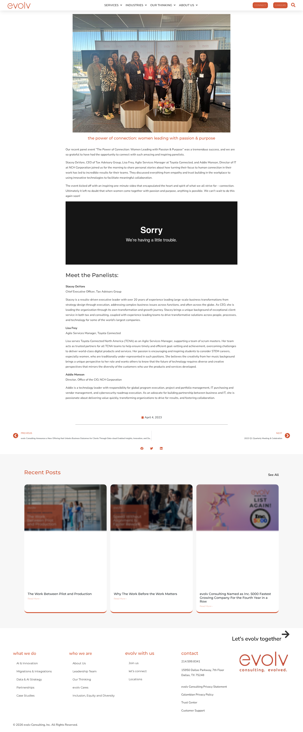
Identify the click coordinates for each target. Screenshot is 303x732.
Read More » (34, 598)
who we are (80, 653)
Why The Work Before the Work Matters (145, 594)
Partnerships (25, 687)
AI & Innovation (27, 663)
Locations (135, 679)
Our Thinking (161, 5)
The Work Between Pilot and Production (60, 594)
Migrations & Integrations (34, 671)
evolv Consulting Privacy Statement (204, 687)
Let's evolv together (256, 639)
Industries (134, 5)
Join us (134, 663)
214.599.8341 (190, 661)
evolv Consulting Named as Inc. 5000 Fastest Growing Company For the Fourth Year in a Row (235, 597)
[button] (142, 448)
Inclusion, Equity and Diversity (94, 695)
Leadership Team (85, 671)
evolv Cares (80, 687)
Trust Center (189, 702)
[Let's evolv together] (285, 634)
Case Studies (25, 695)
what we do (24, 653)
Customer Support (193, 711)
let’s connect (138, 671)
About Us (186, 5)
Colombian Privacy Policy (197, 695)
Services (111, 5)
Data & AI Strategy (29, 679)
